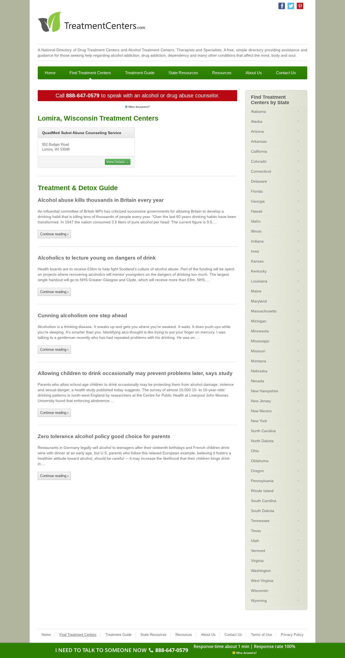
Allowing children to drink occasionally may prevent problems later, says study (135, 373)
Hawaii (256, 211)
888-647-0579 (82, 95)
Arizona (257, 131)
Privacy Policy (292, 635)
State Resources (183, 72)
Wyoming (259, 600)
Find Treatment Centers (90, 72)
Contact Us (286, 72)
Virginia (257, 560)
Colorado (259, 161)
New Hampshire (264, 391)
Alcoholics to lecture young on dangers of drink (97, 258)
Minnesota (260, 331)
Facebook (281, 6)
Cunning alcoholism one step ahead (82, 315)
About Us (254, 72)
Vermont (258, 550)
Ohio (255, 451)
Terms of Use (261, 635)
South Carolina (263, 501)
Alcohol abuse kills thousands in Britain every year (101, 200)
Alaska (256, 121)
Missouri (258, 351)
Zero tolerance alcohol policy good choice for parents (104, 436)
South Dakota (262, 511)
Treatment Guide (139, 72)
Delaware (259, 181)
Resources (222, 72)
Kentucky (259, 271)
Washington (261, 570)
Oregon (257, 471)
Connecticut (261, 171)
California (259, 151)
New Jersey (261, 401)
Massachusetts (264, 311)
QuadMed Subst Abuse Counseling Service (81, 133)
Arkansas (259, 141)
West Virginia (262, 580)
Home (50, 72)
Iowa (255, 251)
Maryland (259, 301)
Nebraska (259, 371)
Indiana (257, 241)
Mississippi (260, 341)
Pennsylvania (262, 481)
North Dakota (262, 441)
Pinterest (300, 6)
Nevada (257, 381)
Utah (255, 540)
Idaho (256, 221)
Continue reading (54, 234)
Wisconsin (259, 590)
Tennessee (260, 521)
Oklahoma (259, 461)
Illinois (256, 231)
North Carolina (263, 431)
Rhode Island (262, 491)
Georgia (258, 201)
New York (259, 421)
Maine (256, 291)
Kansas (257, 261)
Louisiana (259, 281)
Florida (257, 191)
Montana (258, 361)
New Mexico (261, 411)
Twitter (291, 6)
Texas (256, 531)
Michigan (258, 321)
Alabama (258, 111)
